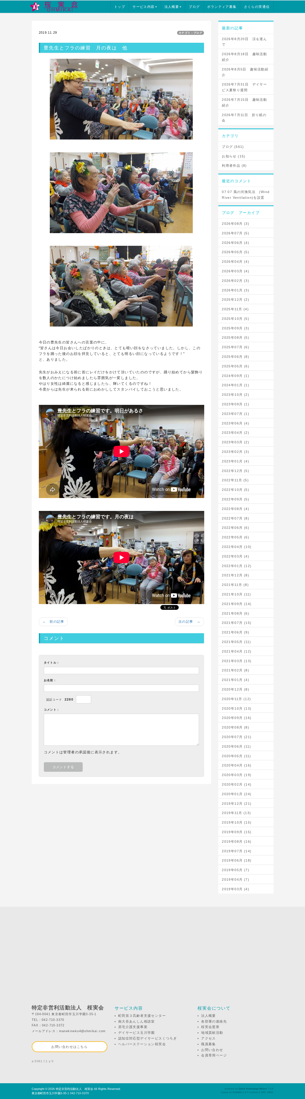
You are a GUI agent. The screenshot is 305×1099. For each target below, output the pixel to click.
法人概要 (171, 7)
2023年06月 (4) (235, 423)
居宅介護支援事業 (132, 1027)
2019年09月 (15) (236, 832)
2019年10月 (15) (236, 822)
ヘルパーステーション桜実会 (142, 1044)
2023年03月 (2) (235, 442)
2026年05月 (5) (235, 252)
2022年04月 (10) (236, 547)
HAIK (270, 1092)
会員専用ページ (214, 1055)
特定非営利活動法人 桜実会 (74, 1089)
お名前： (50, 680)
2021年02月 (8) (235, 670)
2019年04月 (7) (235, 879)
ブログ (194, 7)
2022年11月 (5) (235, 480)
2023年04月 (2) (235, 432)
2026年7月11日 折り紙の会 (244, 118)
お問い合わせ (212, 1050)
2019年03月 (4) (235, 889)
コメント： (52, 709)
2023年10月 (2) (235, 395)
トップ (119, 7)
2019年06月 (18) (236, 860)
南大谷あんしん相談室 (136, 1021)
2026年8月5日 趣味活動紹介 (245, 72)
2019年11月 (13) (236, 813)
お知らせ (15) (233, 156)
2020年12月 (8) (235, 689)
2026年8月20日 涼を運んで (244, 42)
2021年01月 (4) (235, 680)
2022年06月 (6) (235, 528)
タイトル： (52, 662)
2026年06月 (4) (235, 243)
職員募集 (208, 1044)
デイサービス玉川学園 (136, 1033)
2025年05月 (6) (235, 366)
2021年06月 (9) (235, 632)
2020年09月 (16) (236, 718)
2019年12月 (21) (236, 803)
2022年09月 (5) (235, 499)
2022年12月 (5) (235, 471)
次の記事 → (189, 621)
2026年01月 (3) (235, 290)
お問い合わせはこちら (69, 1047)
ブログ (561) (233, 147)
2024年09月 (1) (235, 376)
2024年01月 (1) (235, 385)
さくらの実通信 (257, 7)
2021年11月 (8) (235, 585)
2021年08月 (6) (235, 613)
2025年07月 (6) (235, 347)
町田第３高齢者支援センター (142, 1016)
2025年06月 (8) (235, 357)
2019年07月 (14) (236, 851)
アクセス (208, 1038)
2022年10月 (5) (235, 490)
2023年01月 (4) (235, 461)
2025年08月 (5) (235, 337)
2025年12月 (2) (235, 299)
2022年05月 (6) (235, 537)
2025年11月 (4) (235, 309)
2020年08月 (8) (235, 727)
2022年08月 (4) (235, 509)
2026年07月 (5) (235, 233)
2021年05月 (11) (236, 642)
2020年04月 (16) (236, 765)
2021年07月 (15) (236, 623)
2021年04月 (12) (236, 651)
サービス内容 (143, 7)
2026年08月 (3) (235, 223)
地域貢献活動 (212, 1033)
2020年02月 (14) (236, 784)
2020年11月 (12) (236, 699)
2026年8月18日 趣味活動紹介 (244, 57)
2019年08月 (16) (236, 841)
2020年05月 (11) (236, 756)
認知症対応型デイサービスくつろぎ (147, 1038)
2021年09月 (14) (236, 604)
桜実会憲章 (210, 1027)
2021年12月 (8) (235, 575)
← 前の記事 (53, 621)
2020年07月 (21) (236, 737)
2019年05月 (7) (235, 870)
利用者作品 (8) (234, 165)
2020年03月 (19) (236, 775)
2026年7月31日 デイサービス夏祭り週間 (244, 87)
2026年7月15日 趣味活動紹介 (244, 102)
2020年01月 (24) (236, 794)
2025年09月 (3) (235, 328)
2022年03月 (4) (235, 556)
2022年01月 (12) (236, 566)
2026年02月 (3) (235, 281)
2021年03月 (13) (236, 661)
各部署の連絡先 (214, 1021)
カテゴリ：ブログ (190, 32)
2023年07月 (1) (235, 414)
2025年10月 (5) (235, 319)
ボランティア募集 (221, 7)
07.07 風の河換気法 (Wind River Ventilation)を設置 (246, 194)
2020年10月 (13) (236, 708)
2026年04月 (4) (235, 261)
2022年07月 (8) (235, 518)
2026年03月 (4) (235, 271)
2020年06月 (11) (236, 746)
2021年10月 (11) (236, 594)
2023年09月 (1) (235, 404)
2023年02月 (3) (235, 452)
